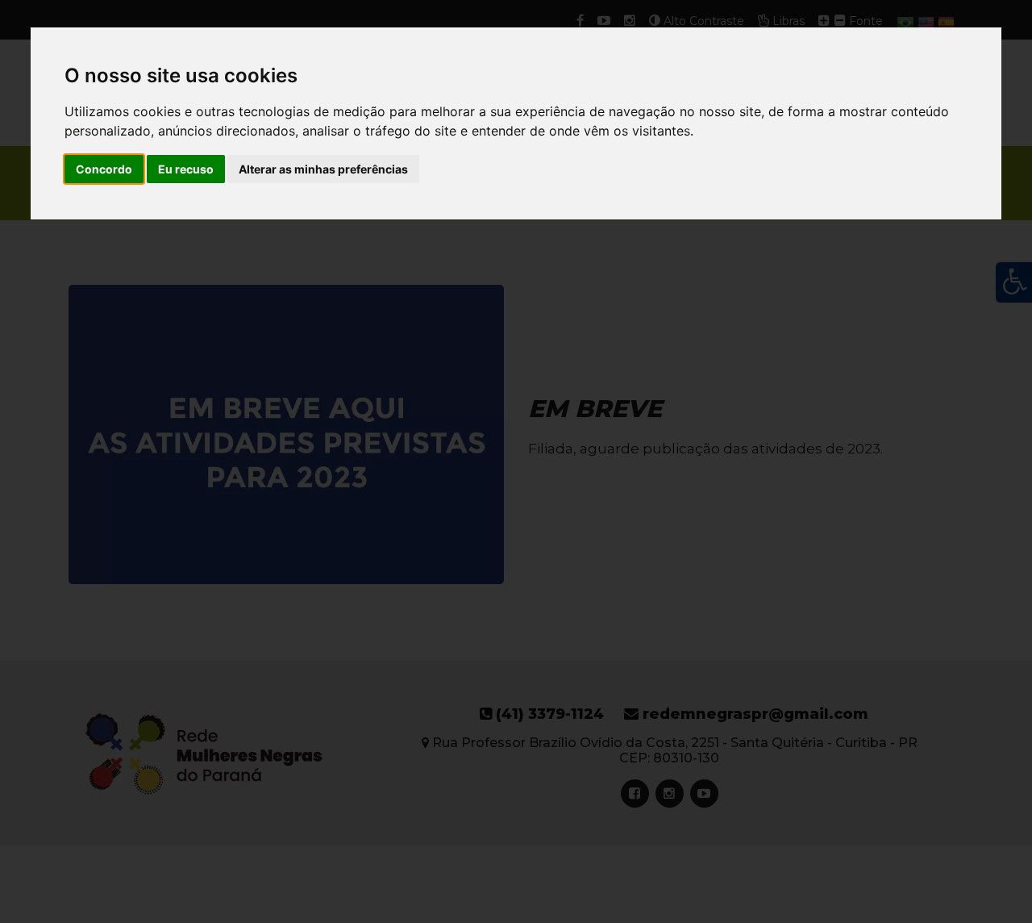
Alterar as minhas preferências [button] (323, 169)
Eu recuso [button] (186, 169)
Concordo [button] (104, 169)
